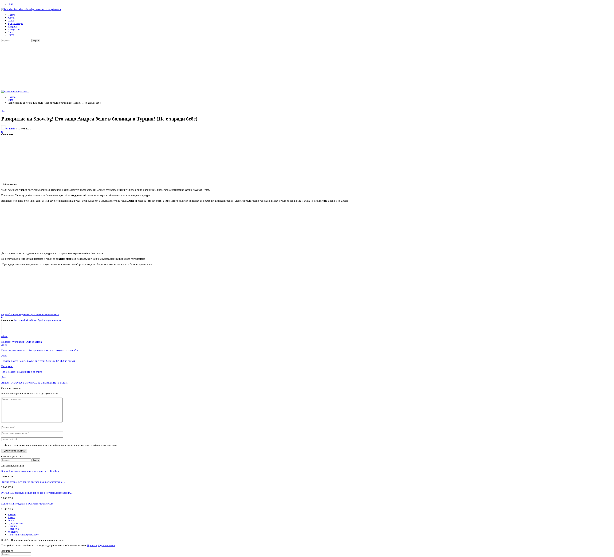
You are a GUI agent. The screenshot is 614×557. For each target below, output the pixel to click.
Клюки (11, 17)
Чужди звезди (15, 23)
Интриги (12, 26)
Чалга (11, 20)
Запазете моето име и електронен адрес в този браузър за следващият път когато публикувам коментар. (60, 445)
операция (29, 314)
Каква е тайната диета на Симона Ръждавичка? (27, 503)
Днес (10, 32)
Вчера (11, 35)
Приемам (92, 545)
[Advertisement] (307, 66)
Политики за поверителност (23, 534)
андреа (5, 314)
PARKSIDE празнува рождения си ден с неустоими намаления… (37, 492)
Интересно (14, 29)
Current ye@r (9, 456)
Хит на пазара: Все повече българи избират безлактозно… (33, 482)
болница (13, 314)
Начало (12, 14)
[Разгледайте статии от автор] (7, 333)
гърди (21, 314)
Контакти (13, 531)
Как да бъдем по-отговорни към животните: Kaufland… (31, 471)
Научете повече (106, 545)
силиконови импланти (47, 314)
